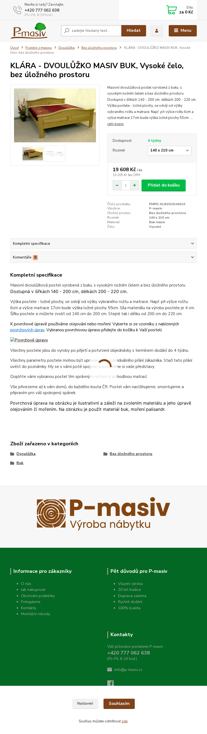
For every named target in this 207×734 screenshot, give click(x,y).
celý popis (115, 124)
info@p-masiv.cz (128, 669)
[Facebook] (113, 685)
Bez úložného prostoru (99, 48)
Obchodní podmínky (38, 595)
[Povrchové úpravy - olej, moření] (29, 340)
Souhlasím (119, 703)
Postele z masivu (38, 48)
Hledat (134, 30)
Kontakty (28, 608)
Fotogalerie (30, 601)
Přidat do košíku (164, 185)
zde (124, 721)
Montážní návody (35, 613)
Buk (19, 463)
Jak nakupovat (33, 589)
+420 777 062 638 (42, 10)
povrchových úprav (27, 330)
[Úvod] (33, 31)
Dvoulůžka (66, 48)
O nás (26, 583)
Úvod (14, 48)
